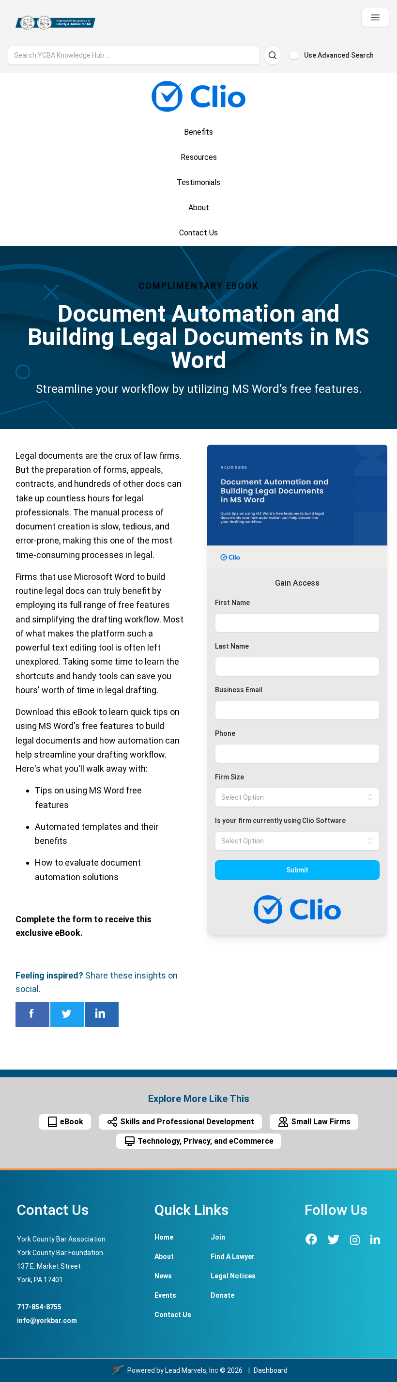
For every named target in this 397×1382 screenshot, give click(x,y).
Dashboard (271, 1370)
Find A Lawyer (233, 1256)
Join (218, 1237)
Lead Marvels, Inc (191, 1370)
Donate (222, 1295)
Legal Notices (233, 1276)
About (164, 1256)
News (163, 1276)
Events (165, 1295)
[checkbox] (294, 55)
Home (163, 1237)
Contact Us (172, 1315)
